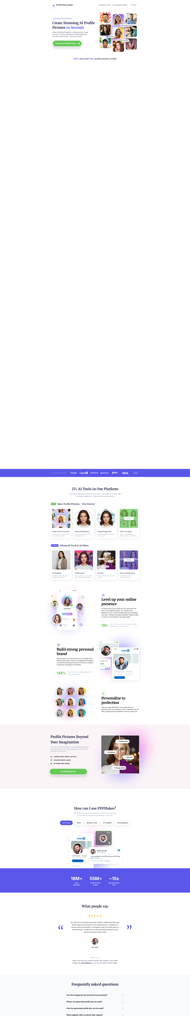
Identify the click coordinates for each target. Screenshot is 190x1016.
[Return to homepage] (62, 6)
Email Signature (123, 823)
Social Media (66, 823)
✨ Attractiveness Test (104, 5)
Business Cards (92, 823)
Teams (79, 823)
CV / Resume (107, 823)
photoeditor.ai (86, 963)
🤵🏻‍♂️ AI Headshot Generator (120, 5)
